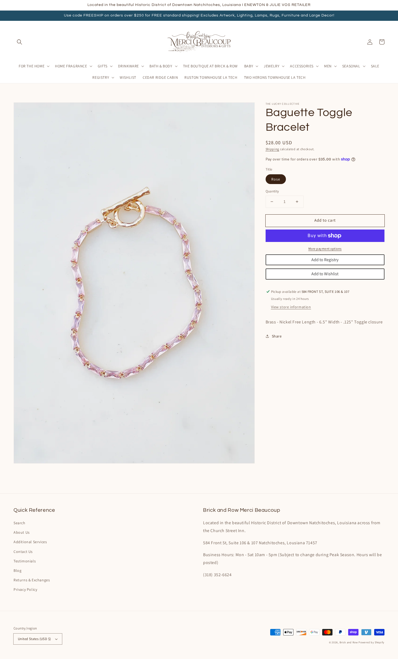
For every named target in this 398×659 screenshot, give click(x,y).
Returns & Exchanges (32, 580)
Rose (275, 179)
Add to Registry (324, 260)
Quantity (272, 191)
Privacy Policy (25, 589)
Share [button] (277, 336)
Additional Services (30, 541)
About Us (22, 532)
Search (19, 522)
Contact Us (23, 551)
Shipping (272, 149)
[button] (19, 42)
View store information (291, 306)
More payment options (325, 249)
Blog (17, 570)
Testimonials (25, 561)
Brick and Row (349, 642)
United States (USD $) (34, 639)
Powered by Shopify (371, 642)
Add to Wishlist (324, 274)
